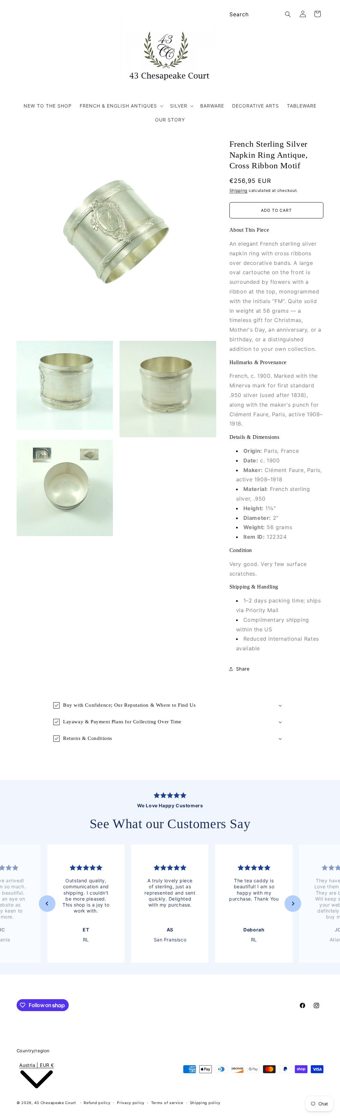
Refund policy (97, 1102)
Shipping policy (205, 1102)
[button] (121, 106)
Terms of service (167, 1102)
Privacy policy (130, 1102)
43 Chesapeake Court (55, 1102)
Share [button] (243, 669)
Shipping (238, 190)
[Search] (288, 14)
